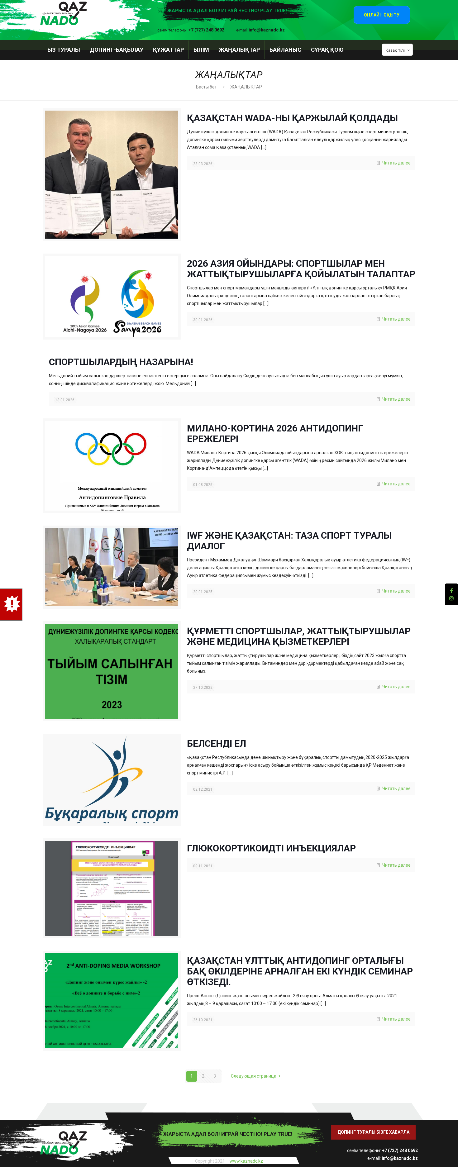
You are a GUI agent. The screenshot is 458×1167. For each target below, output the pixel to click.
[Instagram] (451, 598)
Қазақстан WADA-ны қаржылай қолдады (292, 117)
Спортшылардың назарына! (121, 361)
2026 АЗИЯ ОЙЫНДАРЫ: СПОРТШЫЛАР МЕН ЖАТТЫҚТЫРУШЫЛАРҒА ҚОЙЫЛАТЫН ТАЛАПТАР (301, 268)
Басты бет (206, 86)
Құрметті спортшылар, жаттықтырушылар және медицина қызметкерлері (299, 636)
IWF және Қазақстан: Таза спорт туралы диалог (289, 540)
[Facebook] (451, 590)
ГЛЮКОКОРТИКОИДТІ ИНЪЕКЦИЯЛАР (271, 848)
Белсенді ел (216, 743)
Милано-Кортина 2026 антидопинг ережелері (275, 433)
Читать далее (396, 162)
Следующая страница (253, 1076)
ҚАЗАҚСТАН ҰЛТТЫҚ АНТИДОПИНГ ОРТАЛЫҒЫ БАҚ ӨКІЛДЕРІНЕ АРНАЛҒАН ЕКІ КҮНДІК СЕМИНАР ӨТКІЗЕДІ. (300, 971)
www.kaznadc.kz (246, 1161)
